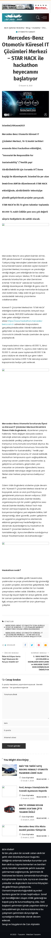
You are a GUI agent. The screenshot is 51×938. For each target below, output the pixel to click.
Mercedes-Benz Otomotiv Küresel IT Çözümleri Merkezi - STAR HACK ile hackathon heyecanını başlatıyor (24, 634)
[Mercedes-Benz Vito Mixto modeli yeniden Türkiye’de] (9, 830)
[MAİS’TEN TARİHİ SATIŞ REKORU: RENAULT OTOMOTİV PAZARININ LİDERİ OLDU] (9, 770)
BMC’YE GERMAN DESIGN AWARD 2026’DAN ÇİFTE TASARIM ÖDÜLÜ (31, 808)
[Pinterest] (38, 645)
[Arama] (37, 17)
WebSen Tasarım (33, 934)
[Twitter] (32, 645)
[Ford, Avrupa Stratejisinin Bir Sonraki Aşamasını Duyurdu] (9, 791)
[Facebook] (25, 645)
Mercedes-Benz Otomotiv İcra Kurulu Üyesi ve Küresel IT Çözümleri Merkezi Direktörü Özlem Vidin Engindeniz (25, 627)
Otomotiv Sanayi (26, 32)
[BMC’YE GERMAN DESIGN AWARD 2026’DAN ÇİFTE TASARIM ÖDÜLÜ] (9, 809)
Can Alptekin (28, 778)
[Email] (45, 645)
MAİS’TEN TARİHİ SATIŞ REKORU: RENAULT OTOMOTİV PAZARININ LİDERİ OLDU (33, 769)
